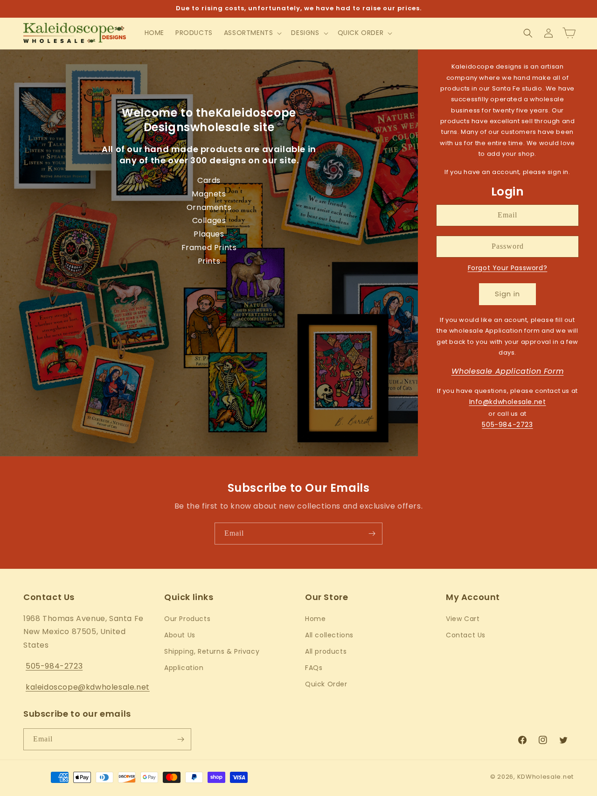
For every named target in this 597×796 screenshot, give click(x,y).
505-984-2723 (507, 424)
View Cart (462, 618)
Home (315, 618)
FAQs (313, 667)
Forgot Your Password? (508, 267)
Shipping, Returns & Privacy (211, 651)
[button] (252, 32)
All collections (329, 635)
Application (184, 667)
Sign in (507, 294)
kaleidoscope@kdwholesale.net (88, 687)
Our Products (187, 618)
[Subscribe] (371, 534)
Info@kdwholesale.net (507, 401)
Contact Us (466, 635)
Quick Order (326, 684)
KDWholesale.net (545, 776)
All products (326, 651)
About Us (179, 635)
